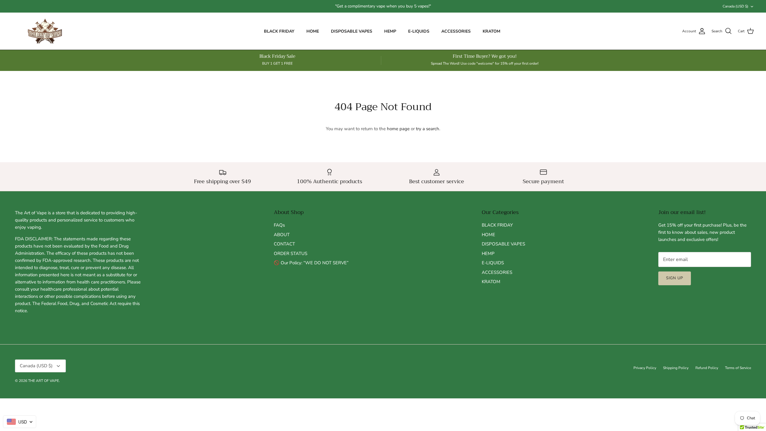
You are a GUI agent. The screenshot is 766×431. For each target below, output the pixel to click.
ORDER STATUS (290, 254)
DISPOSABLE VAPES (351, 31)
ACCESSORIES (456, 31)
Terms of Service (738, 367)
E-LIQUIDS (418, 31)
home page (398, 129)
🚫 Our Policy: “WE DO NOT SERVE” (311, 263)
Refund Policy (706, 367)
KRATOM (491, 31)
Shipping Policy (676, 367)
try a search (427, 129)
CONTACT (284, 244)
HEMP (390, 31)
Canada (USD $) (735, 6)
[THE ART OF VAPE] (45, 31)
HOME (312, 31)
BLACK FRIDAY (279, 31)
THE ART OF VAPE (43, 380)
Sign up (674, 278)
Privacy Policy (644, 367)
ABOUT (282, 235)
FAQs (279, 225)
